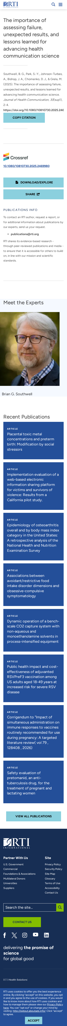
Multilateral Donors (14, 878)
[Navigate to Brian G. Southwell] (31, 350)
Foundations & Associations (19, 874)
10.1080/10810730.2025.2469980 (26, 166)
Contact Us (51, 892)
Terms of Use (52, 883)
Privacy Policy (53, 864)
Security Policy (53, 869)
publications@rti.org (25, 234)
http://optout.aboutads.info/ (29, 1011)
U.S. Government (13, 864)
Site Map (50, 874)
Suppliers (8, 888)
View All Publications (33, 816)
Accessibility (52, 888)
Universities (10, 883)
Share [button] (30, 194)
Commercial (10, 869)
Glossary (50, 878)
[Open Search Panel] (53, 4)
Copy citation (24, 117)
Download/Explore (36, 182)
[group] (32, 354)
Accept (35, 1020)
